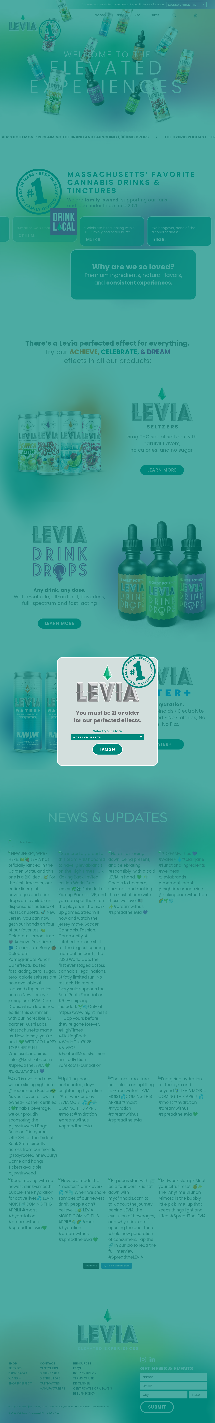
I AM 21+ (107, 749)
